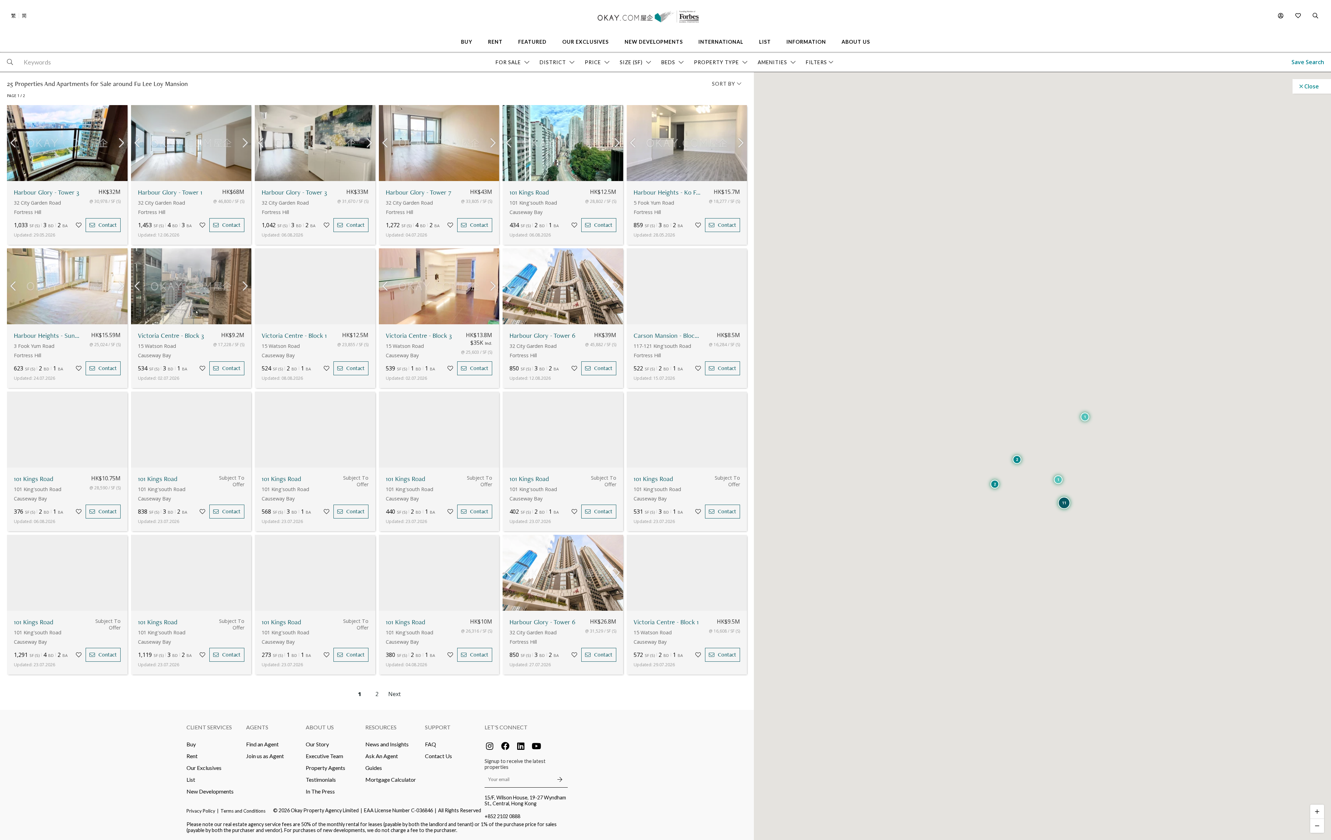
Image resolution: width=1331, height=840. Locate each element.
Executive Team (324, 756)
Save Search (1307, 62)
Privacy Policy (200, 811)
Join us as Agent (265, 756)
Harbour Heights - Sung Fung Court (48, 335)
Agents (257, 727)
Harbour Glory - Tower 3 (46, 192)
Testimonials (321, 779)
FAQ (430, 744)
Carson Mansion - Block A (668, 335)
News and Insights (387, 744)
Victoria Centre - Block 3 (171, 335)
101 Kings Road (529, 192)
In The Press (320, 791)
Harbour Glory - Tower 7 (418, 192)
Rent (192, 756)
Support (438, 727)
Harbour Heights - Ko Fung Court (668, 192)
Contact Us (438, 756)
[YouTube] (536, 746)
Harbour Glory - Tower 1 (170, 192)
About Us (320, 727)
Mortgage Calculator (390, 779)
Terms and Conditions (243, 811)
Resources (381, 727)
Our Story (317, 744)
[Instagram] (490, 746)
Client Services (209, 727)
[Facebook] (505, 746)
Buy (191, 744)
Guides (373, 767)
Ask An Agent (381, 756)
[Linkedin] (521, 746)
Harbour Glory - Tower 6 (542, 335)
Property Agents (325, 767)
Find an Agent (262, 744)
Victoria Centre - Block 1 (294, 335)
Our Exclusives (203, 767)
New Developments (210, 791)
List (190, 779)
